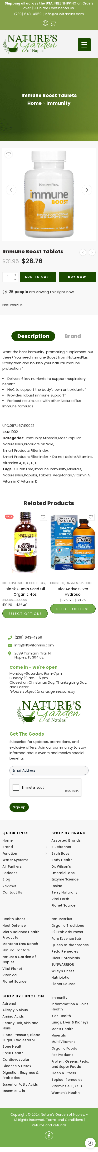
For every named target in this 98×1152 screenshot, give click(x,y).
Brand (72, 336)
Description (33, 336)
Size (6, 552)
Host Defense (14, 925)
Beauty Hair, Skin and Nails (20, 1026)
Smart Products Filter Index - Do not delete (39, 456)
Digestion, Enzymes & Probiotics (73, 583)
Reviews (9, 886)
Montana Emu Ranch (20, 943)
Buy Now (77, 277)
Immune (41, 469)
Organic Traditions (67, 925)
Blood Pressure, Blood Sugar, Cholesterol (33, 583)
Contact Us (12, 892)
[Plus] (15, 274)
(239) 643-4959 (28, 14)
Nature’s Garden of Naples (19, 959)
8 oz (15, 566)
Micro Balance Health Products (20, 935)
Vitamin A (81, 475)
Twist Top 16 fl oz (64, 554)
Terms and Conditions (64, 1119)
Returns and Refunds (49, 1125)
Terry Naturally (64, 892)
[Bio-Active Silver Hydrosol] (73, 542)
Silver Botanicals (65, 958)
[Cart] (52, 23)
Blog (6, 879)
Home (34, 103)
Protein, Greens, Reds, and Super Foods (70, 1064)
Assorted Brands (66, 840)
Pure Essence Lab (66, 938)
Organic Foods (64, 1048)
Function (9, 853)
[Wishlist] (8, 154)
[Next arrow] (87, 190)
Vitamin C (11, 481)
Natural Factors (16, 950)
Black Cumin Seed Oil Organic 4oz (25, 591)
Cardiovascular (15, 1059)
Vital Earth (60, 899)
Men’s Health (62, 1029)
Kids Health (61, 1016)
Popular (30, 475)
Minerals (50, 438)
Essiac (56, 886)
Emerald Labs (63, 873)
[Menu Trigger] (84, 44)
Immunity (58, 103)
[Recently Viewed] (90, 1143)
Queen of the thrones (70, 945)
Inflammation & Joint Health (69, 1007)
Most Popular (69, 438)
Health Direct (13, 919)
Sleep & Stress (63, 1073)
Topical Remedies (66, 1079)
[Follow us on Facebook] (49, 1135)
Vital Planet (12, 968)
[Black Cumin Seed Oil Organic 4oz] (25, 542)
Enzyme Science (64, 879)
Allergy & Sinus (15, 1010)
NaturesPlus (12, 305)
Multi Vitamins (63, 1041)
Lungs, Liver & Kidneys (69, 1022)
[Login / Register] (45, 23)
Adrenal (9, 1003)
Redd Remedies (64, 951)
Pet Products (62, 1054)
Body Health (62, 859)
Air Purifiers (12, 866)
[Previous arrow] (11, 190)
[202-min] (49, 194)
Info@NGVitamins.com (64, 14)
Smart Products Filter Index (26, 450)
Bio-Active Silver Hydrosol (73, 591)
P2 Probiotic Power (67, 932)
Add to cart (38, 277)
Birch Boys (60, 853)
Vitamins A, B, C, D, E (20, 463)
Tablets (45, 475)
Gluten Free (23, 469)
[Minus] (15, 279)
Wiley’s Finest (62, 971)
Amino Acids (13, 1016)
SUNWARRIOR (62, 964)
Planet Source (63, 905)
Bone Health (13, 1046)
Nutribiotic (60, 977)
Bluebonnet (61, 846)
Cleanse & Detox (16, 1066)
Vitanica (9, 975)
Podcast (9, 873)
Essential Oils (13, 1090)
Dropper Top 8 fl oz (64, 563)
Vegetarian (62, 475)
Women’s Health (65, 1092)
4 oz (15, 559)
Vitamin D (29, 481)
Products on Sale (38, 444)
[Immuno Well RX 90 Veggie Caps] (92, 252)
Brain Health (13, 1053)
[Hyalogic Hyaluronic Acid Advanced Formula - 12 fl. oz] (82, 252)
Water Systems (15, 859)
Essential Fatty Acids (20, 1084)
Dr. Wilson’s (61, 866)
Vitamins (84, 456)
